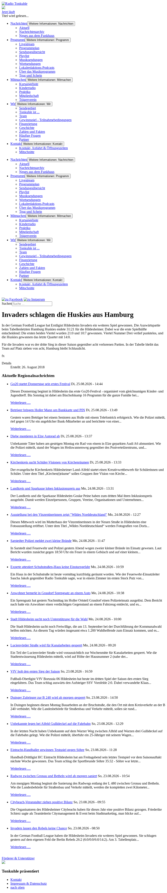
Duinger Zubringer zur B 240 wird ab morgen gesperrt (47, 697)
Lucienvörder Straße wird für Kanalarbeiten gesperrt (46, 645)
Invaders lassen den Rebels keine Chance (38, 828)
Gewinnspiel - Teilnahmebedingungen (45, 120)
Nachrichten (18, 23)
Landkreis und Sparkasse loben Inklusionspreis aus (45, 488)
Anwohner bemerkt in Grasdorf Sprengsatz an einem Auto (50, 593)
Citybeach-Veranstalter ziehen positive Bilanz (41, 802)
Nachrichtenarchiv (31, 32)
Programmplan (29, 48)
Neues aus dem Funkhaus (36, 35)
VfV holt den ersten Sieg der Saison (35, 671)
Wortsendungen (30, 64)
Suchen (7, 303)
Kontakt (16, 143)
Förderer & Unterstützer (18, 858)
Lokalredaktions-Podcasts (36, 67)
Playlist (24, 56)
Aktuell (24, 28)
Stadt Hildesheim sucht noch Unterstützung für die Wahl (49, 619)
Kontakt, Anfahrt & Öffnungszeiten (43, 148)
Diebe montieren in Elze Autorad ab (35, 436)
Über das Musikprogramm (37, 71)
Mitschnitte (26, 152)
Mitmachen (18, 79)
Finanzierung (28, 124)
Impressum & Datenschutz (28, 883)
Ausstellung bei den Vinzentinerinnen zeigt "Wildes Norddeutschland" (58, 514)
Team (23, 116)
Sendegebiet (27, 108)
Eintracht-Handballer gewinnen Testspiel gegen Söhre (47, 750)
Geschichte (26, 128)
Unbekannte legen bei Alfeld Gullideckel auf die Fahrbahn (50, 724)
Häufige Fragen (30, 135)
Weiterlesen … (20, 402)
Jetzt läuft (8, 12)
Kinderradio (27, 88)
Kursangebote (28, 84)
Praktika (24, 92)
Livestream (26, 44)
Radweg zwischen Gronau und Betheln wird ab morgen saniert (53, 776)
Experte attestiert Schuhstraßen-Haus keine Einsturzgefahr (50, 567)
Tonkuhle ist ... (29, 112)
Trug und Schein (30, 75)
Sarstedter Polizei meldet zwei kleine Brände (41, 541)
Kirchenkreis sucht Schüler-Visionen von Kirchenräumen (49, 462)
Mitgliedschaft (29, 96)
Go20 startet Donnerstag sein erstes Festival (40, 384)
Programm (17, 40)
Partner (24, 139)
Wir (12, 104)
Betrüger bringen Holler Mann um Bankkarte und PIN (47, 410)
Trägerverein (28, 99)
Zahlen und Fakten (32, 132)
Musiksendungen (31, 60)
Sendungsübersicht (32, 52)
